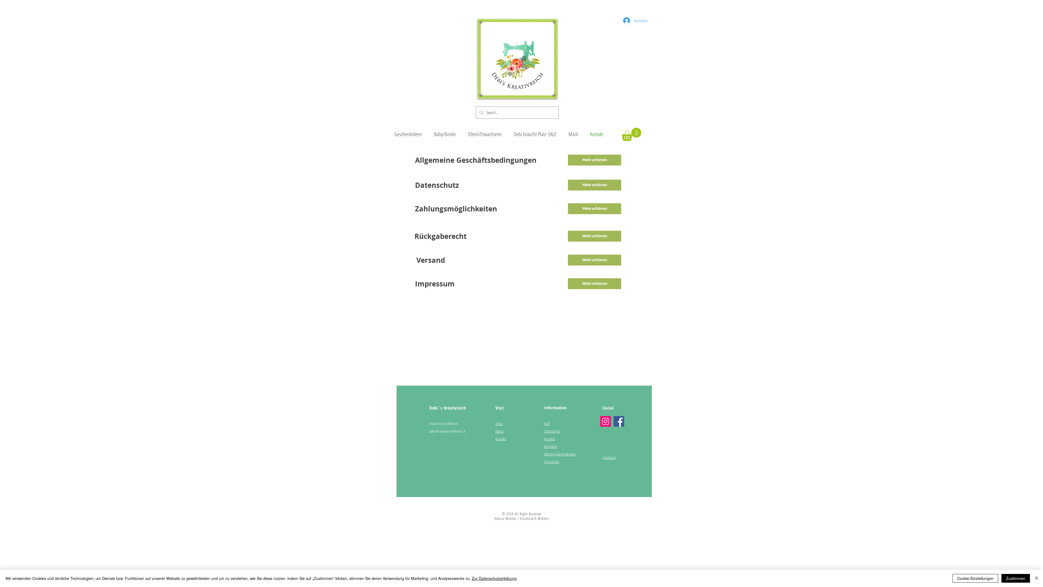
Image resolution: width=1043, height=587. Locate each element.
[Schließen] (1036, 578)
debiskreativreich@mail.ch (447, 431)
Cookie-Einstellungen (975, 578)
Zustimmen (1015, 578)
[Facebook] (619, 421)
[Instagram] (605, 421)
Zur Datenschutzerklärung (494, 578)
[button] (631, 134)
